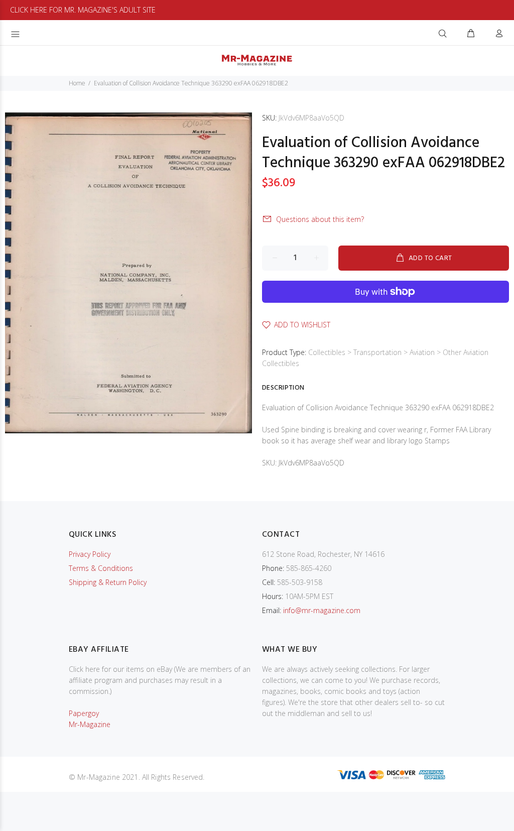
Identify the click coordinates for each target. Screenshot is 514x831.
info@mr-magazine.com (321, 610)
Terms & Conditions (101, 568)
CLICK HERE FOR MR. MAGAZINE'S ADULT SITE (83, 10)
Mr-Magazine (89, 724)
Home (77, 83)
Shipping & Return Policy (108, 582)
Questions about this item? (320, 219)
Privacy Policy (89, 554)
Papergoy (84, 713)
